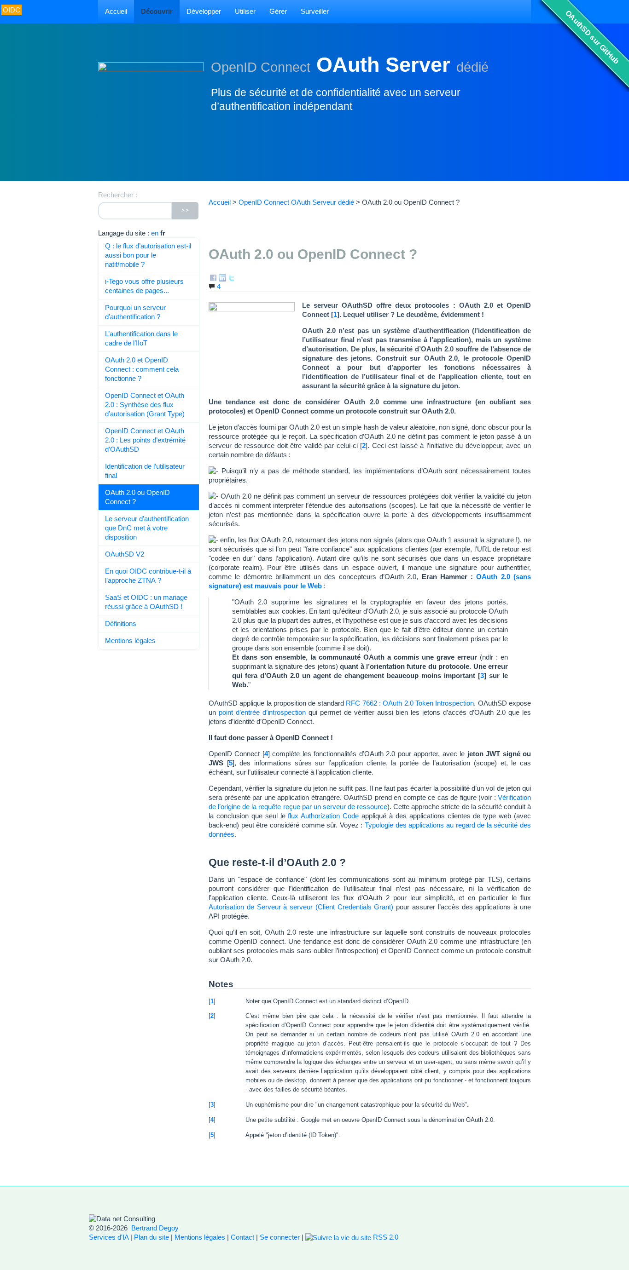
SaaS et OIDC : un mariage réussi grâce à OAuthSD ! (146, 601)
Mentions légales (130, 640)
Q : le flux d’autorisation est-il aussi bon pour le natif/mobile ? (148, 255)
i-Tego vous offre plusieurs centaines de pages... (144, 285)
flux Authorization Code (323, 816)
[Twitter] (231, 277)
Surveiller (315, 11)
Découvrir (157, 11)
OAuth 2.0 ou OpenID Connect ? (137, 497)
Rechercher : (117, 195)
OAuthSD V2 (124, 554)
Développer (203, 11)
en (154, 233)
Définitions (120, 623)
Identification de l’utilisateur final (145, 470)
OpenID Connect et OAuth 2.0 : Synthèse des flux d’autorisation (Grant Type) (145, 404)
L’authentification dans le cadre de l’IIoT (141, 338)
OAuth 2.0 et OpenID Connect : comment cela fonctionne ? (142, 369)
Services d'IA (108, 1237)
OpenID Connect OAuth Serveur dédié (296, 202)
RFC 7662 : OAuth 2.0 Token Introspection (410, 703)
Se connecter (280, 1237)
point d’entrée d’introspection (262, 712)
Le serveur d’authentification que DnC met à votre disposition (147, 528)
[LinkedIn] (222, 277)
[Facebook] (213, 277)
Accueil (116, 11)
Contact (242, 1237)
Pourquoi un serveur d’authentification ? (135, 312)
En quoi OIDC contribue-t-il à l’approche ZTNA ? (148, 575)
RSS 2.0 (384, 1237)
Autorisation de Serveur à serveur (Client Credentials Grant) (301, 907)
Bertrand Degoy (155, 1228)
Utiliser (245, 11)
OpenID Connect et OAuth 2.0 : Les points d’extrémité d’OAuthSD (145, 440)
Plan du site (151, 1237)
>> (185, 210)
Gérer (278, 11)
